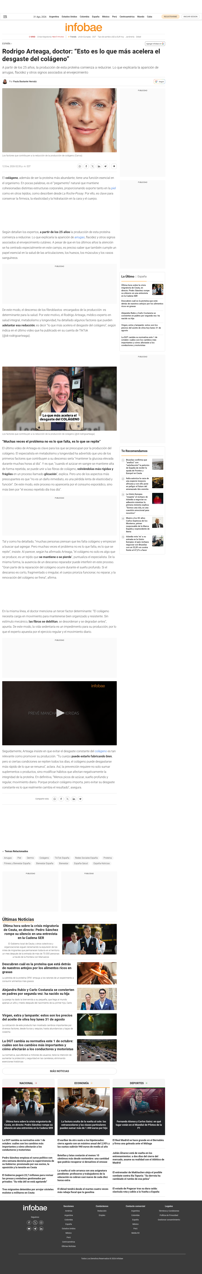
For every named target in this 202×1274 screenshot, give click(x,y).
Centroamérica (127, 16)
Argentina (54, 16)
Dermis (30, 858)
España (95, 16)
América (68, 1211)
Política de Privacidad (169, 1215)
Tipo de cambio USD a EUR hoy (111, 37)
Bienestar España (44, 863)
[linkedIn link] (41, 1228)
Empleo (102, 1215)
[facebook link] (29, 1222)
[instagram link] (41, 1222)
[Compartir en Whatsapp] (79, 166)
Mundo (140, 16)
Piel (19, 858)
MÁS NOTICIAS (59, 1071)
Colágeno (44, 858)
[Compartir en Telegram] (105, 166)
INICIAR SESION (190, 16)
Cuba (149, 16)
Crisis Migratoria (50, 37)
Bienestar (63, 863)
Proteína (108, 858)
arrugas (80, 237)
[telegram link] (35, 1228)
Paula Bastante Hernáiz (25, 81)
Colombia (84, 16)
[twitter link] (35, 1222)
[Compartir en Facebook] (86, 166)
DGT (94, 37)
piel (113, 188)
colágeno (101, 751)
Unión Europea (84, 37)
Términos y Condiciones (169, 1211)
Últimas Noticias (69, 1246)
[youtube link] (29, 1228)
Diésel (138, 37)
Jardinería (130, 37)
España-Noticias (102, 863)
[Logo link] (83, 27)
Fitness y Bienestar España (17, 863)
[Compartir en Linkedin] (99, 166)
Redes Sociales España (86, 858)
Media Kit (135, 1233)
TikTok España (62, 858)
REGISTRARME (170, 16)
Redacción (101, 1211)
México (105, 16)
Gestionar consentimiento (169, 1220)
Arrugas (8, 858)
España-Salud (81, 863)
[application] (59, 713)
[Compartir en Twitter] (92, 166)
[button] (5, 16)
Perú (114, 16)
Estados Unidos (69, 16)
